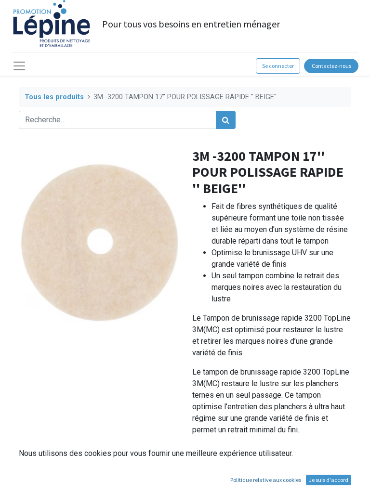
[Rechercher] (226, 120)
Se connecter (278, 65)
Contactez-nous (331, 65)
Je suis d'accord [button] (328, 479)
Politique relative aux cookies (265, 479)
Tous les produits (54, 97)
